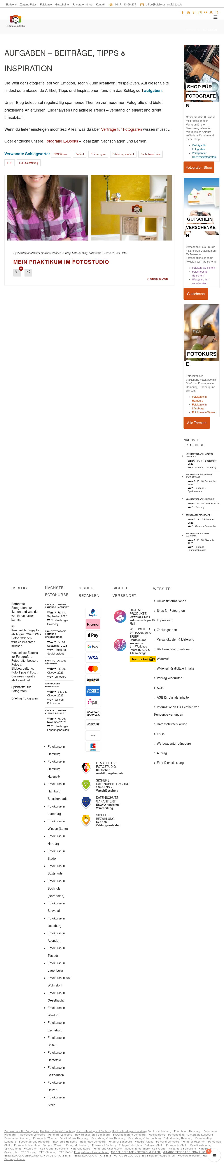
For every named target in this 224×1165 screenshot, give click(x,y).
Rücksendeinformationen (174, 649)
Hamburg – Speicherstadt (197, 489)
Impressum (164, 620)
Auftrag (162, 753)
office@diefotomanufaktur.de (164, 4)
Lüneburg (200, 507)
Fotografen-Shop (199, 167)
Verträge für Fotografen (121, 129)
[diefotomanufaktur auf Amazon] (211, 12)
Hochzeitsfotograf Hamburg (57, 1131)
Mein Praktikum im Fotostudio (61, 261)
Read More (159, 278)
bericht (79, 154)
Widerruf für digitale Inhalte (175, 668)
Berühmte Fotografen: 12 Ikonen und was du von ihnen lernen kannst (24, 611)
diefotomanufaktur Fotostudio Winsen (39, 253)
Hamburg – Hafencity (205, 467)
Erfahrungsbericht (123, 154)
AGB (160, 688)
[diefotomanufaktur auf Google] (217, 12)
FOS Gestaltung (28, 163)
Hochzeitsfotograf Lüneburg (93, 1131)
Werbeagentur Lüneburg (174, 743)
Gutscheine (196, 293)
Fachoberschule (150, 154)
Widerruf (163, 658)
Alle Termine (196, 422)
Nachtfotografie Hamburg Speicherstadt (199, 475)
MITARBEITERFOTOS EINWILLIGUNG (187, 1152)
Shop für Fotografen (171, 610)
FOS (9, 163)
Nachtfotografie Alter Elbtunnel (198, 534)
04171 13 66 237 (125, 4)
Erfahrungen (98, 154)
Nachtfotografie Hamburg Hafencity (199, 455)
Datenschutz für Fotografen (21, 1131)
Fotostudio (95, 253)
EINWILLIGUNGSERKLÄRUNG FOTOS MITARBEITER (38, 1155)
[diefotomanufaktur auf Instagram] (199, 12)
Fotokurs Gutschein (203, 267)
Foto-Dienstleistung (170, 762)
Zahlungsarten (167, 629)
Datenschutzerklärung (172, 724)
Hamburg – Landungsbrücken (197, 548)
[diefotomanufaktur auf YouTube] (188, 12)
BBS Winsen (61, 154)
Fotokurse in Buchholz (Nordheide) (56, 888)
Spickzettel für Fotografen (21, 689)
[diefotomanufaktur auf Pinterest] (194, 12)
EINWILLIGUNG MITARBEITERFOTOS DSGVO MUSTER (110, 1155)
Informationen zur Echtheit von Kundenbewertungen (176, 711)
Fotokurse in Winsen (204, 412)
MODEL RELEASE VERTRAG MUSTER (136, 1152)
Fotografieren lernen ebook (91, 1152)
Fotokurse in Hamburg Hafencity (56, 768)
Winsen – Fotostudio (205, 526)
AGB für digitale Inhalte (173, 697)
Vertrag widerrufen (169, 678)
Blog (68, 253)
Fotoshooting (80, 253)
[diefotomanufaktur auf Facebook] (182, 12)
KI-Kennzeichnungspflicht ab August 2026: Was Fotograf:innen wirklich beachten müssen (26, 636)
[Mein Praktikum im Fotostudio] (90, 207)
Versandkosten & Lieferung (175, 639)
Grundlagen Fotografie (198, 515)
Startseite (192, 29)
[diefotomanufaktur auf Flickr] (205, 12)
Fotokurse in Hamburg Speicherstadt (57, 791)
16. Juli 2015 (119, 253)
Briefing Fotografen (24, 698)
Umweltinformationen (171, 601)
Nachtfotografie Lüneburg (200, 499)
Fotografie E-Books (61, 141)
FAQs (160, 734)
